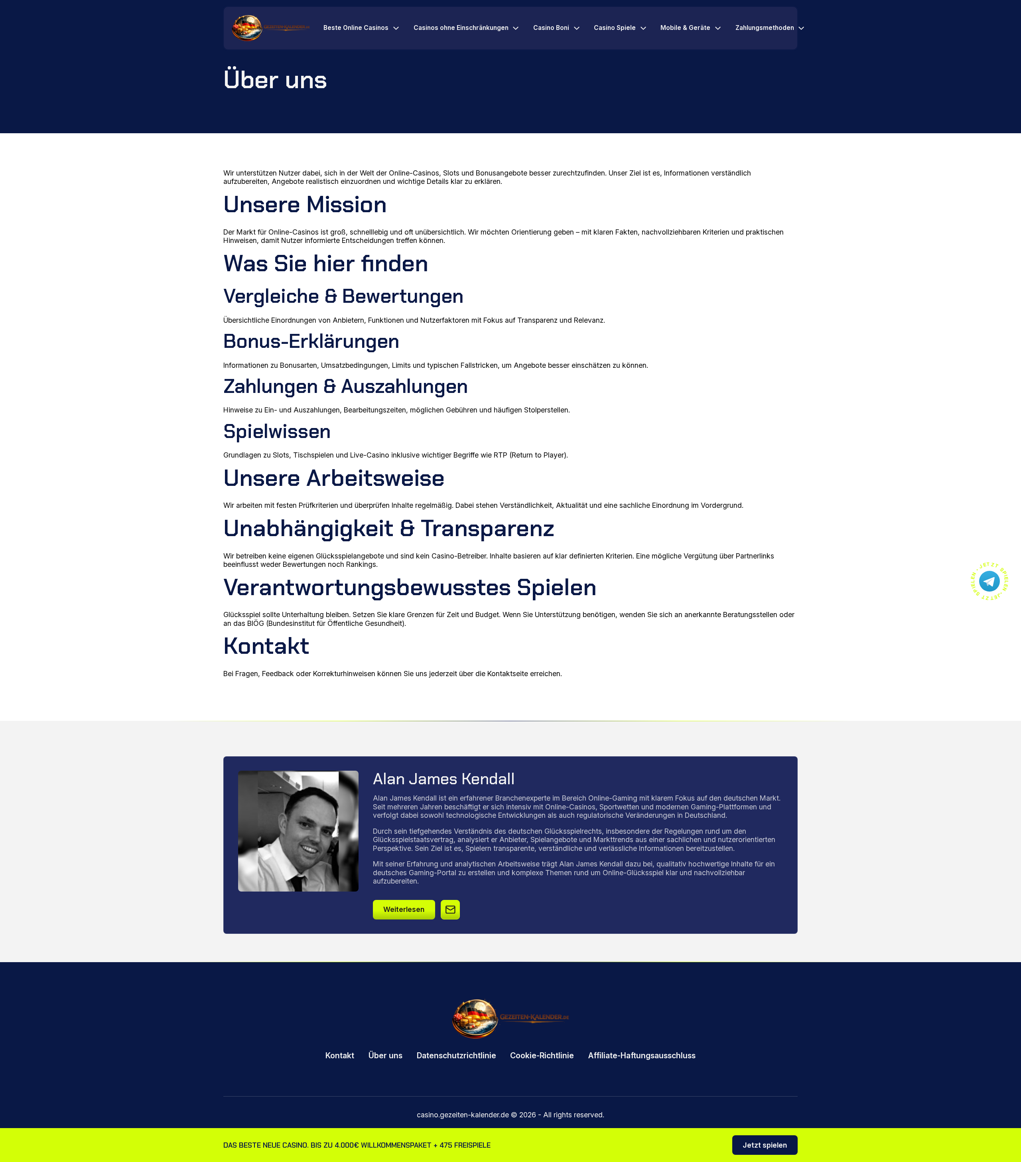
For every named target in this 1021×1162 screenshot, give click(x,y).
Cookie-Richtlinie (542, 1055)
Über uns (385, 1055)
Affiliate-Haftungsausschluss (642, 1055)
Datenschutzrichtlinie (456, 1055)
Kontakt (339, 1055)
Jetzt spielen (765, 1145)
